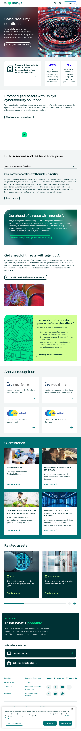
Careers (7, 693)
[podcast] (62, 693)
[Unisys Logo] (15, 3)
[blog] (55, 693)
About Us (8, 687)
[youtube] (62, 687)
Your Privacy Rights (14, 723)
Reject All (50, 723)
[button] (24, 135)
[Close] (72, 709)
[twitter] (55, 687)
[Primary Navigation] (5, 3)
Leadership (9, 682)
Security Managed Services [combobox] (18, 166)
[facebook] (69, 687)
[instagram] (48, 693)
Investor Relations (33, 678)
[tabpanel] (40, 187)
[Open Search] (55, 3)
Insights (7, 678)
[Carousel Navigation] (72, 603)
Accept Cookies (65, 723)
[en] (60, 3)
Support (28, 682)
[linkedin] (48, 687)
